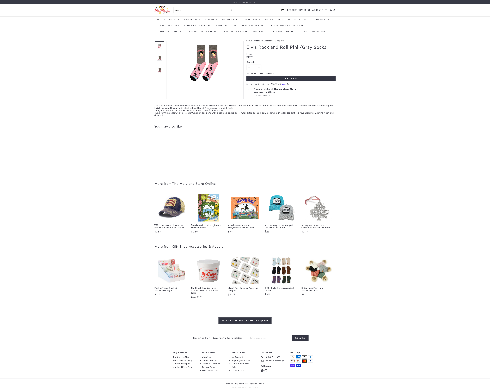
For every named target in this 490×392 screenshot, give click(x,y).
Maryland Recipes (181, 363)
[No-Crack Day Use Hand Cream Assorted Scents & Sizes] (208, 277)
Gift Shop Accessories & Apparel (269, 41)
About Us (206, 357)
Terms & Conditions (212, 363)
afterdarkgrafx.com (253, 387)
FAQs (234, 367)
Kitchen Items (319, 19)
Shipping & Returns (241, 360)
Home (249, 41)
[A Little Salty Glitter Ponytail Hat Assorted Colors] (282, 213)
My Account (237, 357)
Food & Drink (273, 19)
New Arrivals (192, 19)
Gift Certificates (210, 370)
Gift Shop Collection (284, 31)
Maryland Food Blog (182, 360)
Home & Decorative (196, 25)
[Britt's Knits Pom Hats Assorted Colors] (318, 276)
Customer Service (240, 363)
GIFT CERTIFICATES (296, 10)
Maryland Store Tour (183, 367)
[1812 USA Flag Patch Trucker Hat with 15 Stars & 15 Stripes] (171, 213)
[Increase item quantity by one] (258, 67)
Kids (234, 25)
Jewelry (220, 25)
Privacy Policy (208, 367)
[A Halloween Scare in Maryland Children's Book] (245, 213)
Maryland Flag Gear (236, 31)
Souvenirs (228, 19)
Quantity (250, 62)
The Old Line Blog (181, 357)
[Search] (231, 10)
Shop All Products (168, 19)
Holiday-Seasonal (315, 31)
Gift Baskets (296, 19)
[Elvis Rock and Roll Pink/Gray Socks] (168, 153)
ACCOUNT (317, 10)
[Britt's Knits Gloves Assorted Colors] (282, 276)
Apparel (210, 19)
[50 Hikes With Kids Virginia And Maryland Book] (208, 213)
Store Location (209, 360)
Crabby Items (250, 19)
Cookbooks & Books (169, 31)
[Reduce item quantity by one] (249, 67)
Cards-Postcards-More (286, 25)
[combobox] (204, 10)
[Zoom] (205, 79)
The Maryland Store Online (194, 183)
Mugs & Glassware (253, 25)
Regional (258, 31)
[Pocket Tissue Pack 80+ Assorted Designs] (171, 276)
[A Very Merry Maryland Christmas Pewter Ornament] (318, 213)
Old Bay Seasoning (168, 25)
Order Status (238, 370)
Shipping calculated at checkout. (260, 73)
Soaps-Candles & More (203, 31)
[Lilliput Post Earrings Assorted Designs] (245, 276)
